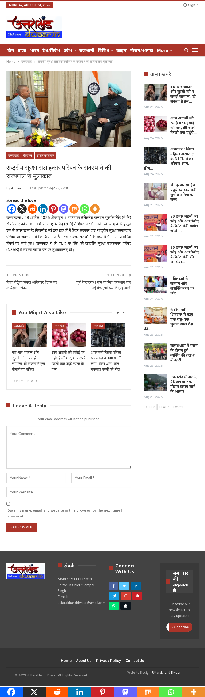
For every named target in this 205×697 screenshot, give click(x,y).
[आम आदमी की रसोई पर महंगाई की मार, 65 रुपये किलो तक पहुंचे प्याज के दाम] (69, 335)
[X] (22, 209)
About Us (84, 660)
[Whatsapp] (84, 209)
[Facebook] (11, 209)
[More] (95, 209)
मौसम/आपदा (141, 50)
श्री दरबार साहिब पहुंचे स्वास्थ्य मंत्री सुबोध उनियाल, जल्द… (183, 192)
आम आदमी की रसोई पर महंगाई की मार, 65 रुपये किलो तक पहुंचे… (183, 125)
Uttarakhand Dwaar (166, 673)
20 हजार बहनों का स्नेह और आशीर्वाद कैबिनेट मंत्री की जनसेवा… (184, 254)
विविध (103, 50)
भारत (34, 50)
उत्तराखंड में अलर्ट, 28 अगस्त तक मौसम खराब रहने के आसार (183, 384)
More (162, 50)
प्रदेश (68, 50)
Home (66, 660)
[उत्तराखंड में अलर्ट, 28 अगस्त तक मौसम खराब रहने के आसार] (155, 383)
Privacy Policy (108, 660)
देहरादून (27, 155)
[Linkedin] (43, 209)
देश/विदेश (51, 50)
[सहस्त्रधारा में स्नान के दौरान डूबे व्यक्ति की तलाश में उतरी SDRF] (155, 351)
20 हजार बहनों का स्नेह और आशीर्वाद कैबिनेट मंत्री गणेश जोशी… (184, 223)
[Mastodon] (63, 209)
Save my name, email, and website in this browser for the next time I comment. (65, 513)
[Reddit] (32, 209)
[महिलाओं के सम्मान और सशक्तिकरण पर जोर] (155, 284)
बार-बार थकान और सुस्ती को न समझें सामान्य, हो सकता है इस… (183, 94)
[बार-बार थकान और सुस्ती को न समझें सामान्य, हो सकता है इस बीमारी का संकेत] (29, 335)
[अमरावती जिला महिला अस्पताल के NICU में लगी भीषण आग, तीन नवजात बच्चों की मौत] (108, 335)
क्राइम (121, 50)
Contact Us (134, 660)
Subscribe (180, 627)
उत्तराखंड (13, 155)
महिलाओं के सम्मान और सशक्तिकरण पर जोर (182, 286)
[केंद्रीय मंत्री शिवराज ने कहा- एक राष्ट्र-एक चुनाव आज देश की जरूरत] (155, 315)
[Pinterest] (53, 209)
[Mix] (74, 209)
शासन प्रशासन (45, 155)
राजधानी (86, 50)
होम (10, 50)
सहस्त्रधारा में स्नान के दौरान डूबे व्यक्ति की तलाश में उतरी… (184, 352)
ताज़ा (22, 50)
